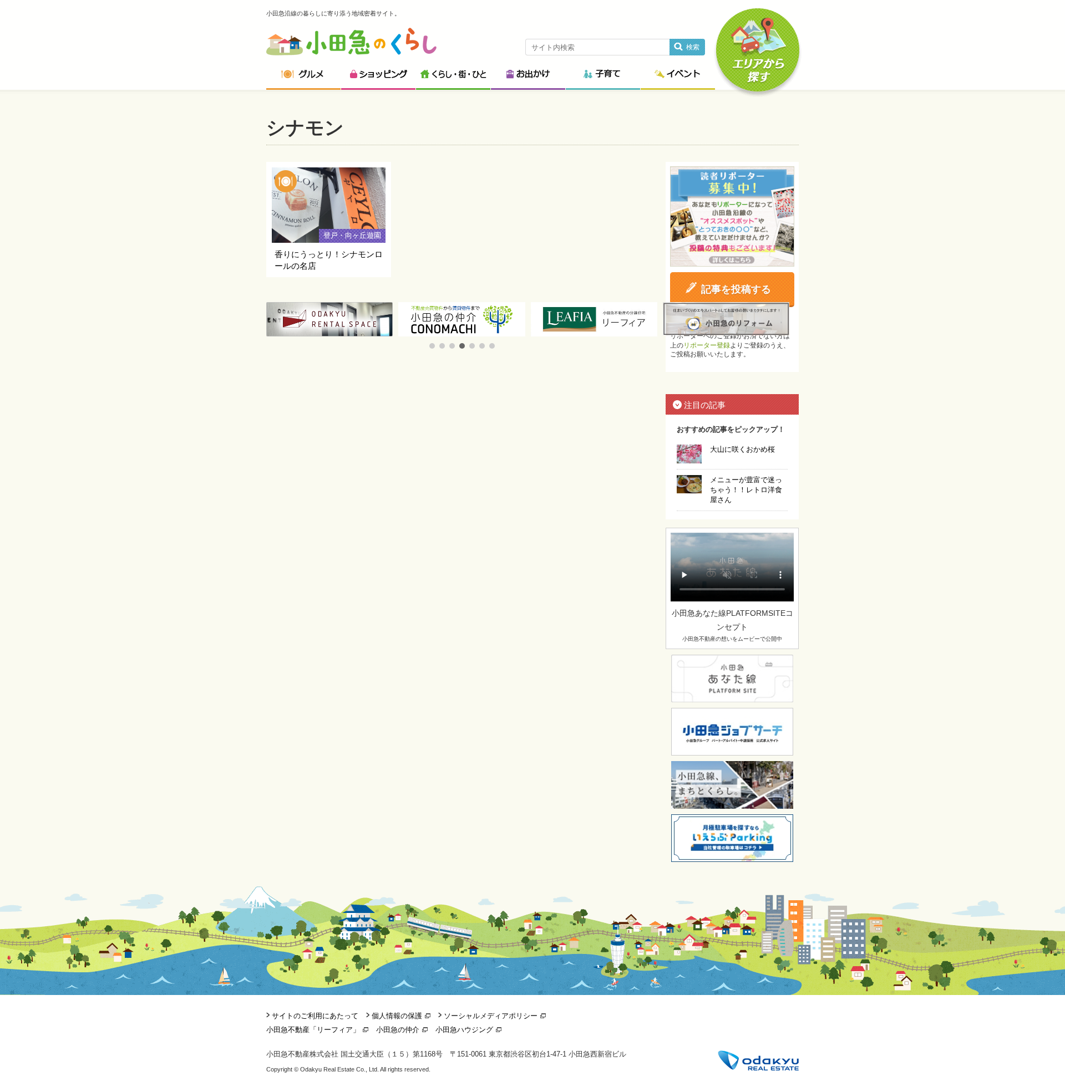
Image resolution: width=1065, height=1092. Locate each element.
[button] (432, 346)
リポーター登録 (706, 345)
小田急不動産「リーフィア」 (313, 1029)
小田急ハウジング (464, 1029)
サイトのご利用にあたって (315, 1016)
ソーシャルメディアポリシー (490, 1016)
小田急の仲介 (397, 1029)
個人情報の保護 (397, 1016)
